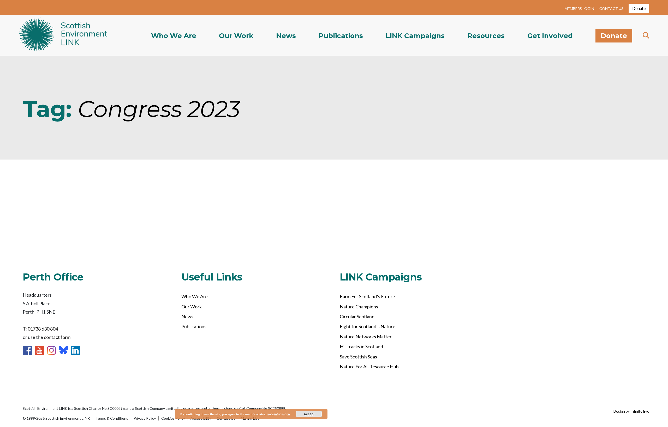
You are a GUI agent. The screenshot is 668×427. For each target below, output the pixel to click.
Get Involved (550, 36)
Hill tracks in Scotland (361, 346)
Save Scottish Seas (358, 356)
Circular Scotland (357, 316)
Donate (639, 8)
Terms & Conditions (112, 418)
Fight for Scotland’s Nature (367, 326)
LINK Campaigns (415, 36)
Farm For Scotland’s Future (367, 296)
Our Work (236, 36)
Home (63, 35)
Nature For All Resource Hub (369, 366)
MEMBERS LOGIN (579, 8)
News (286, 36)
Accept (309, 414)
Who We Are (173, 36)
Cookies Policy (173, 418)
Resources (486, 36)
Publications (341, 36)
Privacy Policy (145, 418)
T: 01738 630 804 (40, 329)
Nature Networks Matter (366, 336)
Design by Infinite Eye (631, 411)
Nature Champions (359, 306)
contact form (57, 337)
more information (278, 414)
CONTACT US (611, 8)
